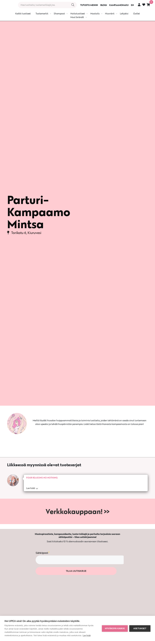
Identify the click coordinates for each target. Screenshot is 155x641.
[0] (148, 4)
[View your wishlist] (144, 5)
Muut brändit (77, 17)
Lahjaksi (124, 13)
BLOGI (103, 5)
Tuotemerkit (42, 13)
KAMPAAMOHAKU (119, 5)
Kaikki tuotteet (23, 13)
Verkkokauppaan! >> (77, 511)
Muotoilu (95, 13)
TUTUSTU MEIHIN (89, 5)
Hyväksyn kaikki (115, 628)
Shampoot (59, 13)
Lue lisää (87, 635)
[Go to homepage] (7, 5)
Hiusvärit (109, 13)
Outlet (136, 13)
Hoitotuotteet (77, 13)
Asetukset (139, 628)
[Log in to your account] (139, 4)
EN (132, 5)
